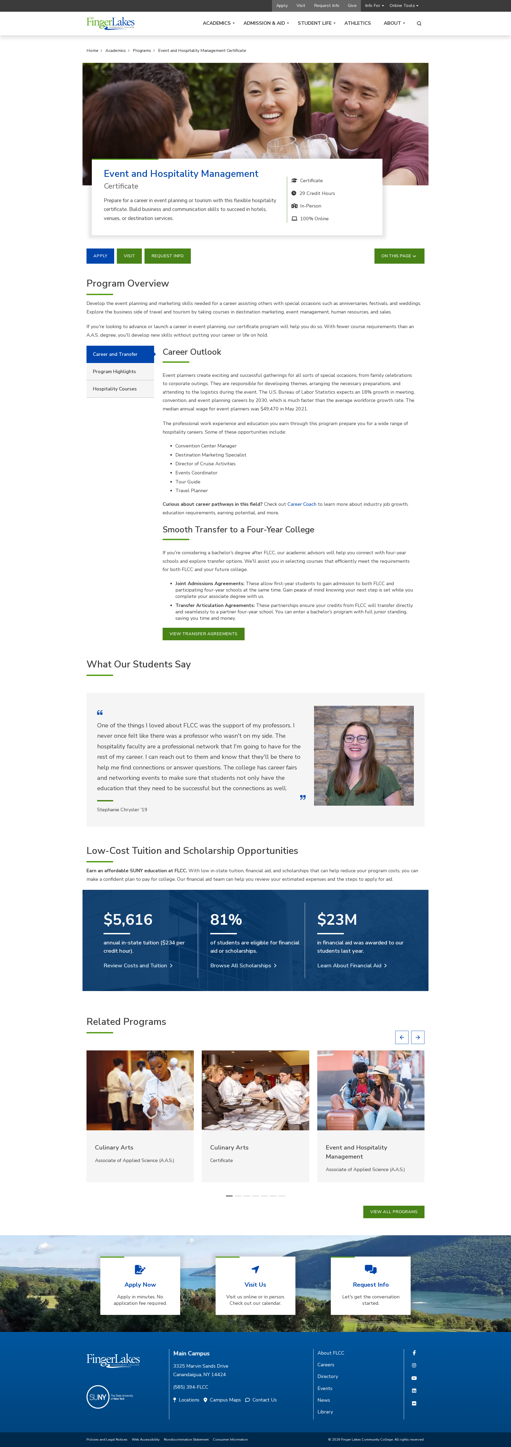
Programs (142, 51)
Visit (301, 6)
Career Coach (301, 504)
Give (352, 6)
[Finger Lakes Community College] (110, 23)
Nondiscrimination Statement (186, 1439)
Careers (326, 1365)
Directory (328, 1376)
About (392, 23)
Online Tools (402, 6)
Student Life (315, 23)
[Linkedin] (414, 1391)
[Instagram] (414, 1366)
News (324, 1400)
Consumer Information (230, 1439)
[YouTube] (414, 1378)
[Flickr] (414, 1404)
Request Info (327, 6)
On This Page (396, 256)
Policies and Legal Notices (106, 1439)
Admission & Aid (264, 23)
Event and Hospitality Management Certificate (202, 51)
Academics (217, 23)
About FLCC (331, 1353)
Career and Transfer (115, 354)
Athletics (357, 23)
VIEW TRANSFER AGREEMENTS (204, 634)
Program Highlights (114, 371)
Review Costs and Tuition (135, 965)
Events (325, 1388)
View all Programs (394, 1212)
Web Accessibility (146, 1439)
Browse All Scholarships (240, 965)
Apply (282, 6)
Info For (372, 6)
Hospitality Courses (115, 389)
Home (92, 51)
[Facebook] (414, 1353)
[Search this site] (419, 23)
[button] (402, 1037)
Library (325, 1412)
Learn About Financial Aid (349, 965)
